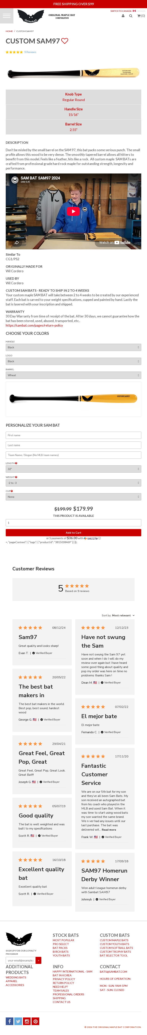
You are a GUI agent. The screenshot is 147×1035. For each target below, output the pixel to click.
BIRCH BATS (61, 951)
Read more (109, 830)
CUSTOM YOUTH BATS (114, 944)
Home (9, 31)
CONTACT (110, 966)
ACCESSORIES (15, 985)
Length (10, 463)
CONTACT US (61, 1002)
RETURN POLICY (63, 982)
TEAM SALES (61, 990)
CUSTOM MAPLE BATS (114, 940)
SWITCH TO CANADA (120, 11)
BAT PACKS (60, 947)
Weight (10, 477)
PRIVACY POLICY (64, 979)
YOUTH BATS (61, 955)
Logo (9, 355)
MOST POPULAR (63, 940)
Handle (10, 341)
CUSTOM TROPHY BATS (115, 951)
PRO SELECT (61, 944)
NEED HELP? (60, 986)
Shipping (59, 998)
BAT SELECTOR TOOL (114, 955)
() (143, 16)
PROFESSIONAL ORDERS (68, 994)
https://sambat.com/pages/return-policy (34, 325)
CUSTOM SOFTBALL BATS (116, 947)
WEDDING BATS (16, 977)
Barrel (10, 369)
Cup (8, 491)
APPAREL (11, 981)
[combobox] (118, 615)
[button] (73, 538)
